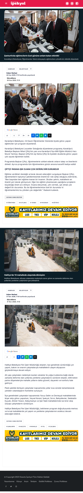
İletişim (34, 481)
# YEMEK (33, 202)
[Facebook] (6, 486)
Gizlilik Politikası (45, 481)
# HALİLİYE (22, 426)
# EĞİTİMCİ (55, 202)
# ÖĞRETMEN (10, 202)
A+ (24, 135)
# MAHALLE (33, 426)
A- (29, 135)
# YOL (43, 426)
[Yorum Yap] (19, 135)
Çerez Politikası (60, 481)
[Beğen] (8, 135)
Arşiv (26, 481)
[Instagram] (16, 486)
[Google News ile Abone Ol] (12, 130)
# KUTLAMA (23, 202)
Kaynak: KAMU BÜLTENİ (14, 197)
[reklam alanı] (41, 212)
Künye (19, 481)
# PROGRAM (44, 202)
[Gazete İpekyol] (18, 3)
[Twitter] (11, 486)
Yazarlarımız (9, 481)
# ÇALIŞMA (52, 426)
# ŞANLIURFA (10, 426)
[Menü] (6, 3)
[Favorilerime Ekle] (14, 135)
